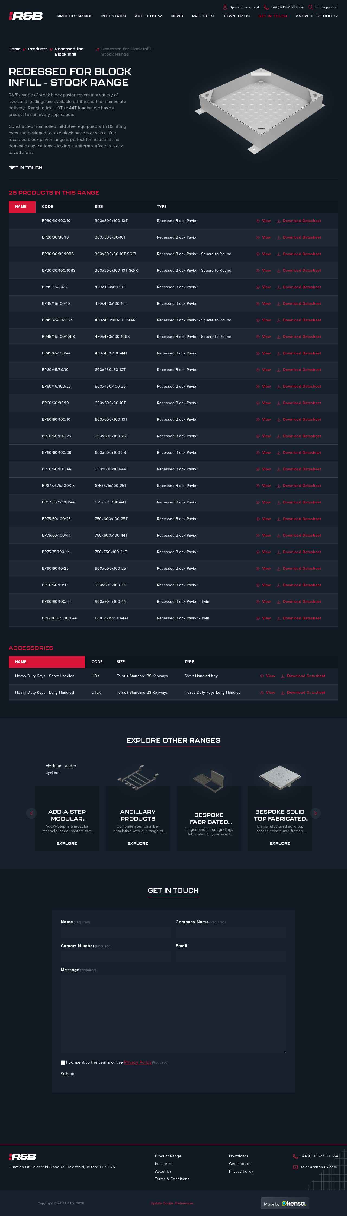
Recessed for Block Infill (69, 51)
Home (15, 49)
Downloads (236, 16)
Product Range (75, 16)
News (177, 16)
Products (37, 49)
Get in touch (273, 16)
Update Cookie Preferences (172, 1203)
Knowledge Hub (314, 16)
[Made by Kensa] (285, 1203)
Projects (203, 16)
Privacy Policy (138, 1062)
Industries (113, 16)
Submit (68, 1074)
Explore (67, 843)
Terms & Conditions (172, 1179)
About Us (145, 16)
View (266, 221)
